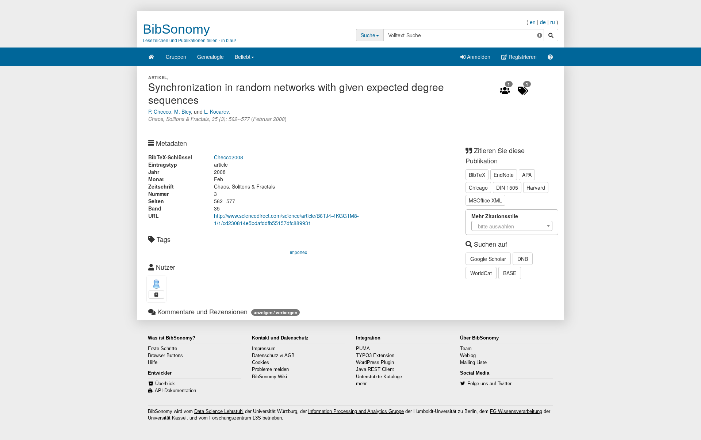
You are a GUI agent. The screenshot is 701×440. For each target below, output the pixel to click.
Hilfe (152, 362)
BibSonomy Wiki (269, 376)
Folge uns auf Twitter (489, 383)
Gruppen (176, 56)
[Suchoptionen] (539, 35)
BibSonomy (176, 29)
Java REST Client (375, 369)
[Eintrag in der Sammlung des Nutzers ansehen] (156, 295)
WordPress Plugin (375, 362)
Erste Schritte (162, 348)
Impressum (264, 348)
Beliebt (242, 56)
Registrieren (522, 56)
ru (552, 22)
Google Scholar (488, 258)
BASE (509, 273)
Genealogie (210, 56)
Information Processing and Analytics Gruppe (356, 411)
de (543, 22)
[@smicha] (156, 284)
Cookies (260, 362)
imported (298, 252)
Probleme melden (270, 369)
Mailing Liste (473, 362)
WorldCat (481, 273)
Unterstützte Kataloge (379, 376)
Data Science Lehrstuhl (219, 411)
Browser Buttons (165, 355)
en (533, 22)
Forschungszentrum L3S (235, 418)
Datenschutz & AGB (273, 355)
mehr (361, 383)
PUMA (363, 348)
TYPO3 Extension (375, 355)
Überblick (165, 383)
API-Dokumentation (175, 390)
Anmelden (478, 56)
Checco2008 (228, 157)
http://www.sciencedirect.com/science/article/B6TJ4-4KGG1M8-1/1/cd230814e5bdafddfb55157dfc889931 (286, 219)
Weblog (468, 355)
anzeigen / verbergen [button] (275, 312)
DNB (522, 258)
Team (466, 348)
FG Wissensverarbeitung (516, 411)
